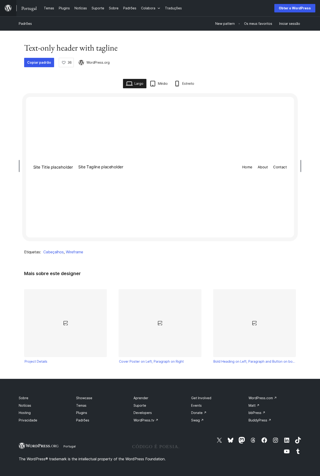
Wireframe (74, 252)
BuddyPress (260, 420)
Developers (143, 413)
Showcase (84, 398)
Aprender (141, 398)
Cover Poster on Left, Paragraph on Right (151, 361)
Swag (197, 420)
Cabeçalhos (53, 252)
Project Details (36, 361)
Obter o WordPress (295, 8)
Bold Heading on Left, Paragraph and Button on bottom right (254, 361)
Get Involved (201, 398)
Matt (254, 405)
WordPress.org (98, 62)
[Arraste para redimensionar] (20, 166)
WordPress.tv (146, 420)
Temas (81, 405)
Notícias (25, 405)
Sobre (23, 398)
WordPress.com (263, 398)
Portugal (69, 446)
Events (196, 405)
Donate (199, 413)
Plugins (81, 413)
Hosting (25, 413)
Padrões (25, 24)
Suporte (140, 405)
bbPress (257, 413)
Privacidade (28, 420)
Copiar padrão (39, 62)
